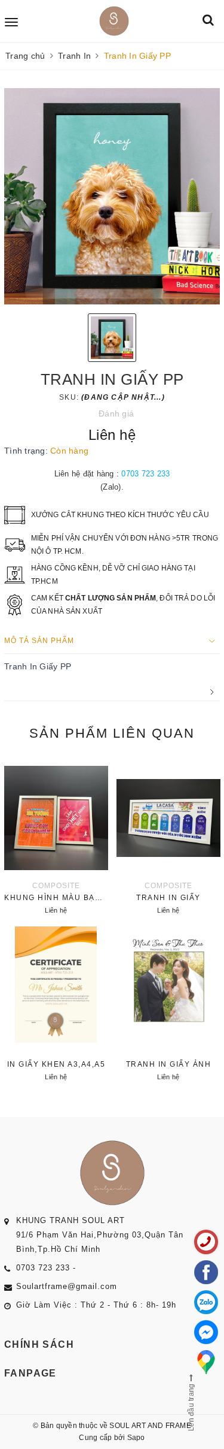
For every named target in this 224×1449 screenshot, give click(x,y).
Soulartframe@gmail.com (66, 1286)
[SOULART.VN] (114, 21)
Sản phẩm (112, 733)
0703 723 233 (145, 473)
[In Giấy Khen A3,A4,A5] (56, 1005)
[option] (112, 196)
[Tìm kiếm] (208, 21)
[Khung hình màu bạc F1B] (56, 838)
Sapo (136, 1437)
